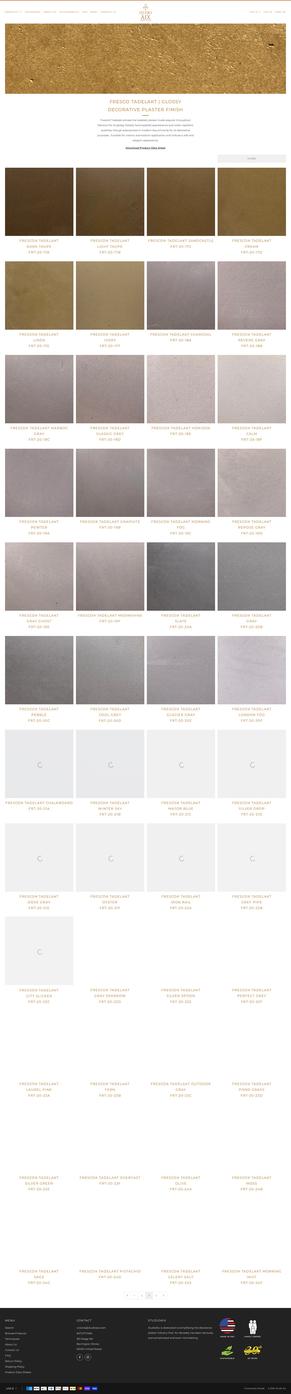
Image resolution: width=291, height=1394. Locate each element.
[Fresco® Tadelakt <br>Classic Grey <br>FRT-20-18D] (110, 389)
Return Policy (13, 1361)
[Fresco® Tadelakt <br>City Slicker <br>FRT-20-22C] (39, 951)
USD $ (253, 12)
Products (12, 12)
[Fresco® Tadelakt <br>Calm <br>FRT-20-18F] (252, 389)
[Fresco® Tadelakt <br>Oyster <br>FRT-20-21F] (110, 857)
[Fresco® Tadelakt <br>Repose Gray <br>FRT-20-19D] (252, 483)
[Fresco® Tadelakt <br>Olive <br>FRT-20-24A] (181, 1139)
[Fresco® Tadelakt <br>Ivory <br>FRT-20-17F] (110, 295)
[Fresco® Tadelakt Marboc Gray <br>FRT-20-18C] (39, 389)
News (94, 12)
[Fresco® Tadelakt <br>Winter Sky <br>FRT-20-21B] (110, 764)
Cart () (280, 12)
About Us (50, 12)
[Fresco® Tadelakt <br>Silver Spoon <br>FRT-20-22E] (181, 951)
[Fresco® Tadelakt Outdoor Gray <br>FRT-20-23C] (181, 1045)
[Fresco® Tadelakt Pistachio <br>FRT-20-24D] (110, 1232)
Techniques (33, 12)
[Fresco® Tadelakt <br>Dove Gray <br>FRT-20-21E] (39, 857)
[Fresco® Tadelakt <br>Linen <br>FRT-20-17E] (39, 295)
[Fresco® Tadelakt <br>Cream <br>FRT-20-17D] (252, 202)
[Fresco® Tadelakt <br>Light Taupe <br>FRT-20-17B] (110, 202)
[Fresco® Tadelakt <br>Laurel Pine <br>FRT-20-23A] (39, 1045)
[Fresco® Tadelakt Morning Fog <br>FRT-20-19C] (181, 483)
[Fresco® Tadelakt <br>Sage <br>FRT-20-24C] (39, 1232)
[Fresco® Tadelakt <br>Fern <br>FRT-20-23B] (110, 1045)
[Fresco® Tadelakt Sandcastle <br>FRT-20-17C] (181, 202)
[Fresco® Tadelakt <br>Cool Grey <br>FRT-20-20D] (110, 670)
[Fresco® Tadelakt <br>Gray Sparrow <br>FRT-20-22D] (110, 951)
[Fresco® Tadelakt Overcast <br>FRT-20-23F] (110, 1139)
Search (9, 1327)
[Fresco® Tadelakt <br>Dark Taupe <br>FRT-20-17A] (39, 202)
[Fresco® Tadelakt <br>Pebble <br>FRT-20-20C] (39, 670)
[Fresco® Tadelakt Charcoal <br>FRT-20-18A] (181, 295)
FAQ (84, 12)
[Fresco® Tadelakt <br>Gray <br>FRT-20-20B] (252, 576)
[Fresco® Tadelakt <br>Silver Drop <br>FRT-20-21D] (252, 764)
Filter (252, 158)
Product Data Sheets (18, 1372)
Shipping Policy (14, 1366)
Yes (237, 1380)
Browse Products (15, 1333)
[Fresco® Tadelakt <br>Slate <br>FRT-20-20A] (181, 576)
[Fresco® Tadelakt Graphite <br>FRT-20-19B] (110, 483)
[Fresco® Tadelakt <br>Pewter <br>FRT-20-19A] (39, 483)
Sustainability (69, 12)
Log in (268, 12)
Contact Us (108, 12)
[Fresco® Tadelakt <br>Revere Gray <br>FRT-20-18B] (252, 295)
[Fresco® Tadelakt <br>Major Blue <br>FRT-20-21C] (181, 764)
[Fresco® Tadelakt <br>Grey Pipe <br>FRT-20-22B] (252, 857)
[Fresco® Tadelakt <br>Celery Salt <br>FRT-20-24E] (181, 1232)
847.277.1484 (84, 1333)
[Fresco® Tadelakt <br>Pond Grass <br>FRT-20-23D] (252, 1045)
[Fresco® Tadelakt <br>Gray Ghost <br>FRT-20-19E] (39, 576)
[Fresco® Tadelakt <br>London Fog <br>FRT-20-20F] (252, 670)
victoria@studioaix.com (91, 1327)
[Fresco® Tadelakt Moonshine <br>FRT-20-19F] (110, 576)
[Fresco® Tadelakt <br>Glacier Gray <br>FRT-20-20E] (181, 670)
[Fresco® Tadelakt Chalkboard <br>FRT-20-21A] (39, 764)
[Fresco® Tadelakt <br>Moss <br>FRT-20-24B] (252, 1139)
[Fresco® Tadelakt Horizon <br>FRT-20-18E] (181, 389)
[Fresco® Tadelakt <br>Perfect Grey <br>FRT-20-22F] (252, 951)
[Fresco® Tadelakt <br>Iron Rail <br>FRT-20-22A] (181, 857)
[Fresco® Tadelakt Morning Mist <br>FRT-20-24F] (252, 1232)
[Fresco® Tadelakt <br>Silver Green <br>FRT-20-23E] (39, 1139)
